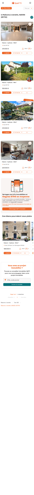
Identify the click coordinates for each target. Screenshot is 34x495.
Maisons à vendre (6, 302)
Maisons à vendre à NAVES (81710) (10, 305)
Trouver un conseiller (17, 284)
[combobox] (28, 8)
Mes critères (7, 8)
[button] (17, 31)
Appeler (7, 53)
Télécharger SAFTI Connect (17, 209)
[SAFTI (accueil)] (16, 3)
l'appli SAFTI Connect (16, 202)
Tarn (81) (16, 302)
